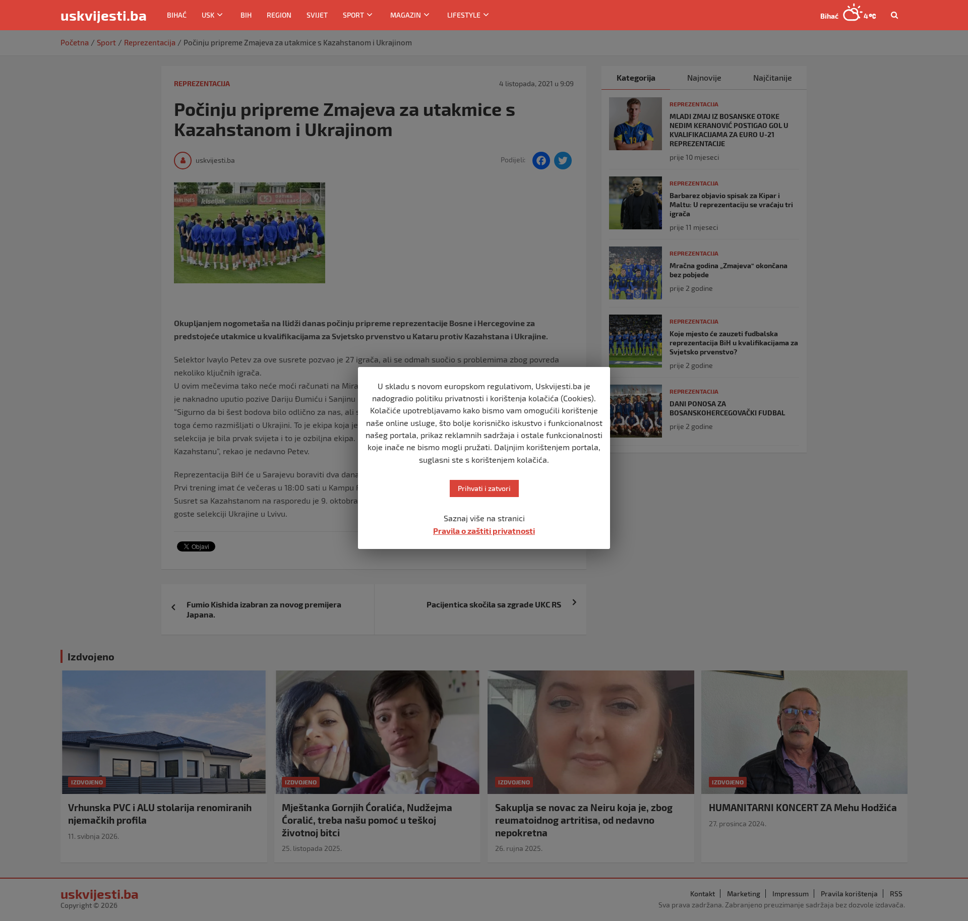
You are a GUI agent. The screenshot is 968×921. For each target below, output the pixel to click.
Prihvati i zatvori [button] (484, 488)
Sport (353, 15)
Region (279, 15)
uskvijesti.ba (103, 15)
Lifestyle (463, 15)
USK (208, 15)
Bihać (177, 15)
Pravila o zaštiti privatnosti (484, 530)
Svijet (317, 15)
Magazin (405, 15)
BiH (246, 15)
